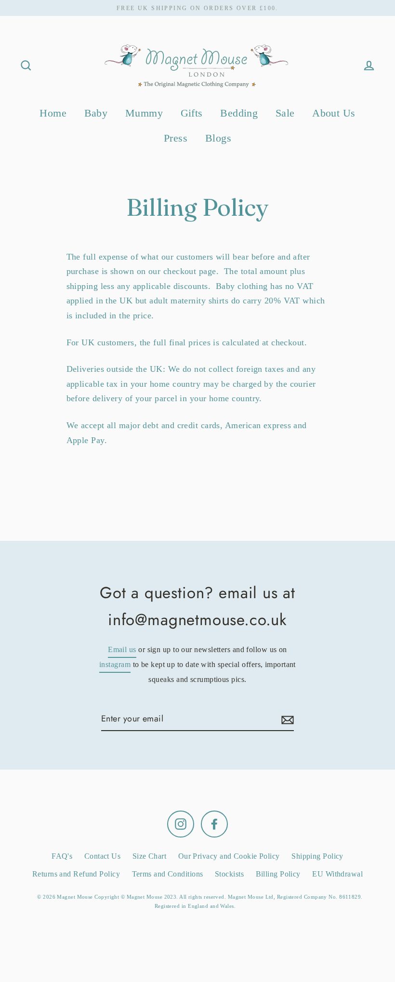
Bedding (239, 113)
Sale (285, 113)
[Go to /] (197, 65)
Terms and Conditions (167, 874)
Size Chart (149, 856)
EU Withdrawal (337, 874)
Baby (96, 113)
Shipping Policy (317, 856)
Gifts (192, 113)
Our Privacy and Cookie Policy (229, 856)
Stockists (229, 874)
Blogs (218, 138)
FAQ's (62, 856)
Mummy (144, 113)
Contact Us (102, 856)
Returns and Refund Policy (76, 874)
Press (175, 138)
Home (53, 113)
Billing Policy (278, 874)
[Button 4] (286, 719)
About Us (334, 113)
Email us (122, 649)
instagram (115, 664)
